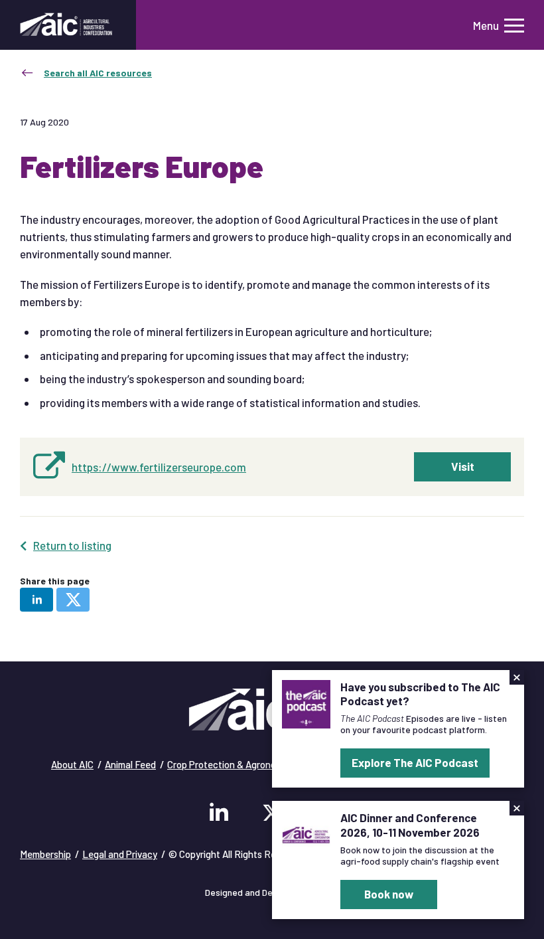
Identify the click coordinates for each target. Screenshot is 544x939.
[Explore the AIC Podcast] (306, 702)
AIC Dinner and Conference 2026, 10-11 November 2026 (410, 824)
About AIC (72, 764)
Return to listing (72, 545)
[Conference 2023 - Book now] (306, 833)
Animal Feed (130, 764)
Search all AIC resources (98, 72)
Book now (388, 893)
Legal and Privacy (119, 854)
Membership (45, 854)
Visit (462, 466)
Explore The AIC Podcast (415, 762)
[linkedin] (36, 600)
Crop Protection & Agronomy (227, 764)
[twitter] (73, 600)
